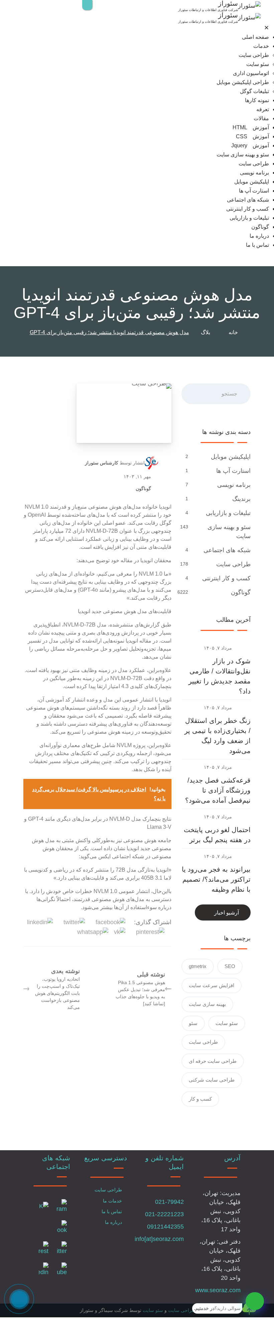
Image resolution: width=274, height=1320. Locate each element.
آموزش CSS (252, 136)
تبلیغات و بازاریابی (249, 218)
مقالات (261, 118)
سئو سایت (257, 64)
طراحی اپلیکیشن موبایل (243, 82)
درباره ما (259, 236)
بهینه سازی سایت (207, 1004)
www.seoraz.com (218, 1290)
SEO (230, 966)
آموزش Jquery (250, 145)
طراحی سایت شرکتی (212, 1080)
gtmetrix (198, 966)
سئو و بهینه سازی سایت (243, 154)
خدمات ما (112, 1200)
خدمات (261, 46)
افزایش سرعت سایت (211, 985)
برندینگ (241, 499)
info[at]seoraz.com (159, 1239)
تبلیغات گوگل (254, 91)
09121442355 (165, 1226)
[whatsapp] (255, 1301)
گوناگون (260, 227)
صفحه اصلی (255, 37)
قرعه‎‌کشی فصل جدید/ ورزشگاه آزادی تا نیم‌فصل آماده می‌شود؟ (218, 790)
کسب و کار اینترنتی (247, 209)
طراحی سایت (254, 55)
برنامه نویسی (254, 172)
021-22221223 (164, 1214)
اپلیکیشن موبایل (251, 182)
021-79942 (169, 1201)
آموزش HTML (251, 127)
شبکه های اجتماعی (248, 200)
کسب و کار (200, 1099)
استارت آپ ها (254, 191)
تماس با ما (257, 245)
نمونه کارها (257, 100)
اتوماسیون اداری (251, 73)
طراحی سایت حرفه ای (213, 1061)
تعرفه (262, 109)
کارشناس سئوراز (101, 462)
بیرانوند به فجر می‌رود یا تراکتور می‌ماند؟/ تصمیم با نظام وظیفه (216, 879)
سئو (193, 1023)
